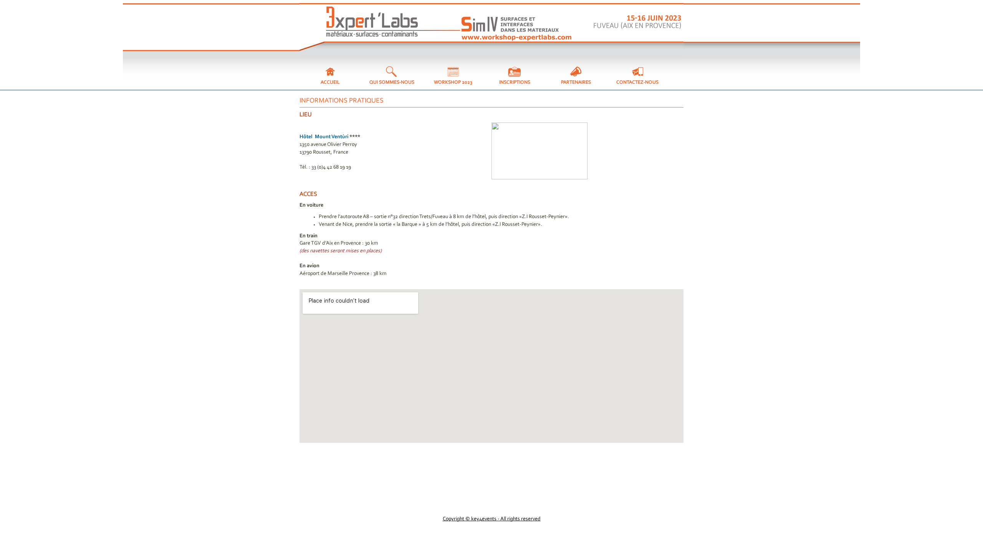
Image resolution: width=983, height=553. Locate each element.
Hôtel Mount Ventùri (324, 137)
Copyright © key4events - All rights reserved (492, 519)
